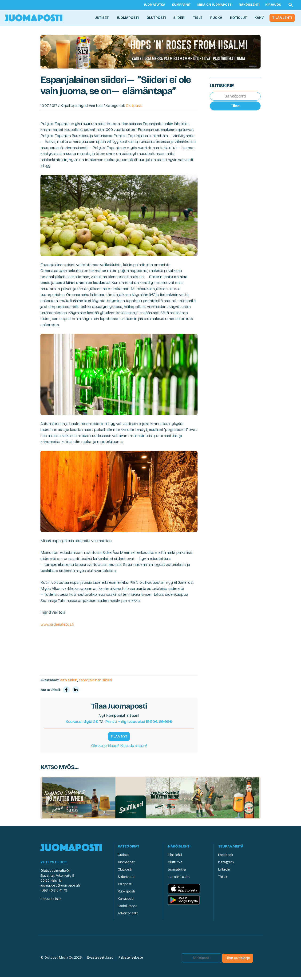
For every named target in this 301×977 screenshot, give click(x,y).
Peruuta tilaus (50, 899)
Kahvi (259, 18)
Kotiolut (238, 18)
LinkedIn (224, 870)
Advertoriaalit (128, 913)
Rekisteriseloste (131, 958)
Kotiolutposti (128, 906)
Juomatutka (154, 5)
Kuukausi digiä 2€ (82, 721)
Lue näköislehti (179, 877)
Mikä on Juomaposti (214, 5)
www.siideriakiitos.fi (57, 624)
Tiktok (222, 877)
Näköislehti (249, 5)
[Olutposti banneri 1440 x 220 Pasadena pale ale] (150, 51)
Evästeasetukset (100, 958)
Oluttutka (175, 862)
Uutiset (102, 18)
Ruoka (216, 18)
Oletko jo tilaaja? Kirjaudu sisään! (119, 745)
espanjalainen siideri (95, 680)
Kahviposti (126, 899)
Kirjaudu (273, 5)
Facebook (225, 855)
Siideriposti (126, 877)
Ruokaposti (126, 891)
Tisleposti (125, 884)
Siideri (179, 18)
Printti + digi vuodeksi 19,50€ (138, 721)
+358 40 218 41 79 (53, 890)
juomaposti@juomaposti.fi (60, 886)
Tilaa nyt (119, 736)
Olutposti (156, 18)
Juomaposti (128, 18)
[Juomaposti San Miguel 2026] (150, 797)
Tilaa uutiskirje (237, 958)
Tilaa (235, 106)
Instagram (226, 862)
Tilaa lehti (282, 18)
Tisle (197, 18)
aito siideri (68, 680)
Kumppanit (181, 5)
